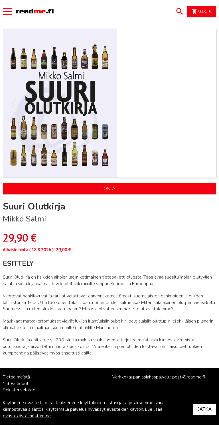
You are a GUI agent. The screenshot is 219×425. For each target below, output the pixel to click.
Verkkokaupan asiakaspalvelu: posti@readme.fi (158, 377)
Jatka (204, 409)
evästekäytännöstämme (27, 416)
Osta (109, 189)
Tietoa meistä (16, 377)
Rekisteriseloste (19, 390)
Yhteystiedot (16, 383)
